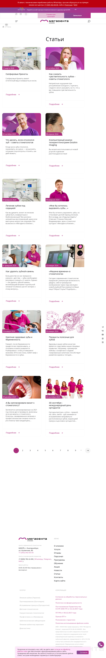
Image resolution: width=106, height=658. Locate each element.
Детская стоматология (29, 609)
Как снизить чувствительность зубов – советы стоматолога (62, 76)
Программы (59, 560)
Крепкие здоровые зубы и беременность (19, 338)
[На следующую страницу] (87, 450)
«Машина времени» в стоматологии (59, 272)
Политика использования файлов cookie (72, 623)
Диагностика (25, 628)
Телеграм (68, 5)
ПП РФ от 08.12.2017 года (65, 613)
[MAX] (26, 14)
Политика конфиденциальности (68, 603)
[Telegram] (22, 14)
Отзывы (57, 553)
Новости (58, 570)
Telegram (47, 559)
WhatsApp (39, 559)
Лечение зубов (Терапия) (30, 598)
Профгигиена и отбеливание (31, 617)
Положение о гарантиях (65, 620)
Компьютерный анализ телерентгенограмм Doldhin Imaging (63, 142)
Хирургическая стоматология (32, 613)
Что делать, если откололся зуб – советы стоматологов (20, 141)
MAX (75, 5)
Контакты (58, 577)
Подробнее (21, 94)
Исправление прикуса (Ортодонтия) (34, 605)
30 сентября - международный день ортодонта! (60, 405)
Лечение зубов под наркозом (32, 625)
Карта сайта (59, 581)
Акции (57, 567)
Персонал (58, 556)
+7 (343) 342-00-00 (51, 5)
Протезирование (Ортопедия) (32, 601)
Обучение (58, 563)
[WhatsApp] (17, 14)
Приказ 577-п (60, 617)
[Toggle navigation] (16, 21)
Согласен (83, 652)
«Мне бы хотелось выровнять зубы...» (58, 206)
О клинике (59, 546)
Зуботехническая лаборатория (32, 621)
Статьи (57, 574)
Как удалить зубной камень (20, 271)
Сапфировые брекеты (17, 74)
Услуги (57, 549)
